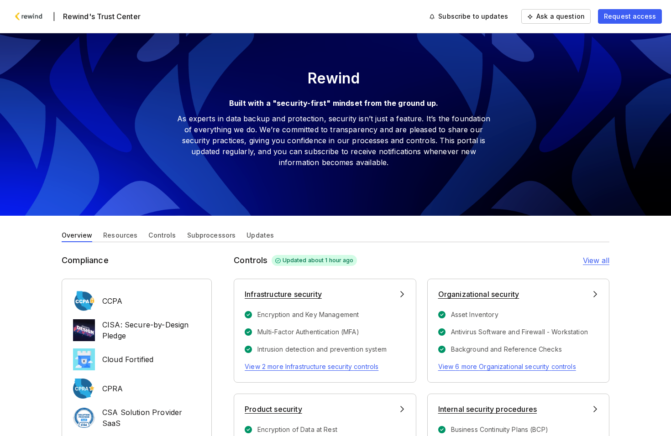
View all (596, 260)
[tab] (77, 234)
